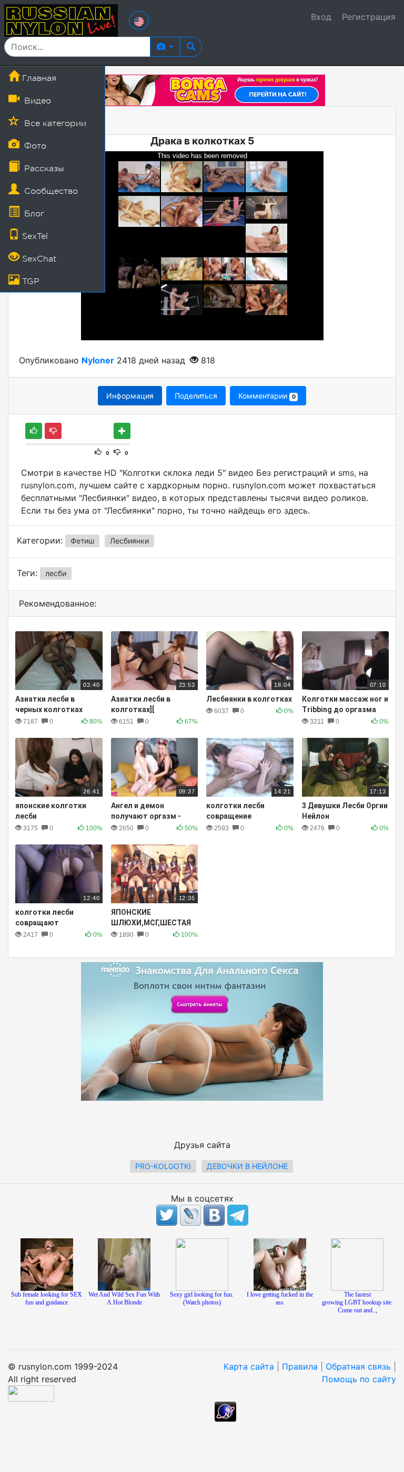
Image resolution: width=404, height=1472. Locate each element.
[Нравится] (33, 431)
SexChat (37, 259)
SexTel (33, 236)
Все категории (54, 123)
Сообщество (50, 191)
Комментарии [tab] (266, 395)
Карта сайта (249, 1366)
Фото (34, 146)
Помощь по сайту (359, 1379)
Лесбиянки (129, 540)
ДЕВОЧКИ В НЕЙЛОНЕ (247, 1166)
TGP (29, 281)
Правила (300, 1366)
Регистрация (369, 17)
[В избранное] (122, 431)
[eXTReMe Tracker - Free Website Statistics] (225, 1411)
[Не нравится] (53, 431)
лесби (55, 573)
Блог (33, 213)
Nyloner (98, 360)
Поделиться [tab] (196, 395)
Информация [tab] (130, 395)
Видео (36, 101)
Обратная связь (358, 1366)
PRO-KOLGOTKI (163, 1166)
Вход (321, 17)
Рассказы (43, 168)
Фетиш (82, 540)
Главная (37, 78)
